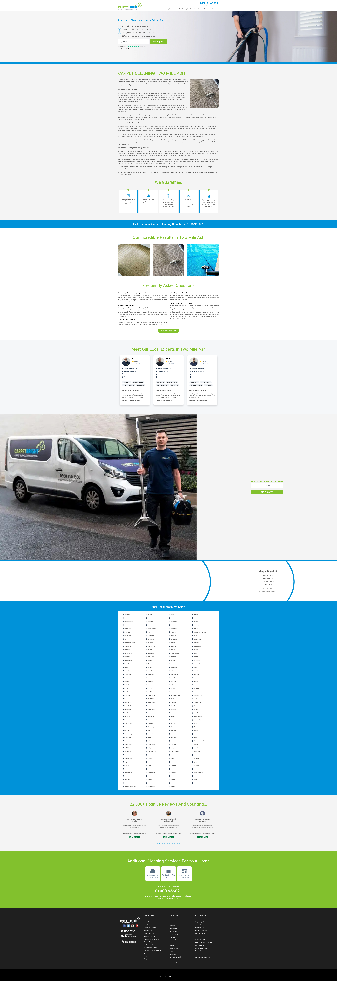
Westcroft (173, 772)
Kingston (126, 691)
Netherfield (127, 716)
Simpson (195, 744)
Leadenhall (127, 695)
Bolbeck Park (127, 628)
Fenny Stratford (128, 663)
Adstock (149, 614)
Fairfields (172, 660)
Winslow (149, 779)
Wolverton (150, 783)
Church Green (127, 646)
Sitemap (179, 973)
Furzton (195, 667)
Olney (148, 730)
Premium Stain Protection (151, 939)
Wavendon (196, 769)
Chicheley (195, 642)
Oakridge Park (128, 727)
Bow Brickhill (173, 628)
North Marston (128, 723)
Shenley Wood (151, 744)
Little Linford (127, 702)
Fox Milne (149, 667)
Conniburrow (127, 649)
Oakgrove (172, 723)
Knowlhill (149, 691)
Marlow (172, 945)
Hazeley (195, 681)
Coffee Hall (173, 646)
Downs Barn (150, 653)
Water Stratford (174, 769)
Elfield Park (173, 656)
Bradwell (195, 628)
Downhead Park (128, 653)
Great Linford (150, 677)
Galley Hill (126, 670)
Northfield (150, 723)
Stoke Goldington (151, 751)
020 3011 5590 (204, 948)
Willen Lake (196, 776)
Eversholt (149, 660)
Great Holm (196, 674)
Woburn (195, 779)
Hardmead (150, 681)
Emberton (195, 656)
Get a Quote (198, 9)
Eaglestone (127, 656)
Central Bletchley (197, 639)
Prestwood (173, 954)
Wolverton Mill (174, 783)
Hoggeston (196, 684)
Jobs (145, 953)
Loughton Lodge (197, 702)
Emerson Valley (128, 660)
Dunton (195, 653)
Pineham (172, 734)
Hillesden (149, 684)
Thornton (149, 758)
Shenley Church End (198, 741)
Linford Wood (127, 698)
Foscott (126, 667)
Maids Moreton (128, 706)
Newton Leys (127, 720)
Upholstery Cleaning (138, 382)
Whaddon (126, 776)
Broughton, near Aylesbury (200, 632)
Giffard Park (196, 670)
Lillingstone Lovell (197, 695)
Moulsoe (195, 709)
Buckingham (150, 635)
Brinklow (149, 632)
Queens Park (127, 737)
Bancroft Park (197, 618)
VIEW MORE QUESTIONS (168, 331)
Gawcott (149, 670)
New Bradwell (150, 716)
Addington (127, 614)
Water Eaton (150, 769)
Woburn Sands (128, 783)
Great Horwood (128, 677)
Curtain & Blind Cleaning (128, 385)
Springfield (150, 748)
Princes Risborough (175, 957)
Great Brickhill (174, 674)
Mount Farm (127, 713)
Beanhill (195, 621)
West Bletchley (151, 772)
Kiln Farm (172, 688)
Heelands (126, 684)
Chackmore (150, 642)
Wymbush (172, 786)
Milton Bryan (127, 709)
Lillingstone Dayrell (175, 695)
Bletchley (172, 625)
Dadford (172, 649)
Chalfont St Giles (174, 934)
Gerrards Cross (174, 940)
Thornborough (128, 758)
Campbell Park (151, 639)
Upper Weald (127, 765)
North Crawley (197, 720)
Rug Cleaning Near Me (150, 947)
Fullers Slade (173, 667)
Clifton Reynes (151, 646)
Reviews (206, 9)
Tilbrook (172, 758)
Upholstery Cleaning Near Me (152, 950)
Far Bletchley (196, 660)
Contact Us (215, 9)
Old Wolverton (197, 727)
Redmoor (195, 737)
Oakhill (195, 723)
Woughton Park (151, 786)
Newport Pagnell (197, 716)
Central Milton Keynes (129, 642)
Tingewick (196, 758)
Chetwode (173, 642)
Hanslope (126, 681)
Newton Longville (151, 720)
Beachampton (173, 621)
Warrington (196, 765)
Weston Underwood (198, 772)
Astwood (149, 618)
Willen (172, 776)
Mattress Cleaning (149, 936)
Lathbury (172, 691)
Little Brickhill (150, 698)
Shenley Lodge (128, 744)
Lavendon (195, 691)
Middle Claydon (174, 706)
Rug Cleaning (148, 930)
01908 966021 (209, 3)
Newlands (173, 716)
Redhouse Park (174, 737)
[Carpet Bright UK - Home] (130, 6)
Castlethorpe (173, 639)
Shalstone (150, 741)
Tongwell (172, 762)
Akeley (172, 614)
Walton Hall (173, 765)
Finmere (172, 663)
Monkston (173, 709)
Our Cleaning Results (185, 9)
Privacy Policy (159, 973)
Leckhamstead (151, 695)
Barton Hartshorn (128, 621)
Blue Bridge (196, 625)
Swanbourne (150, 755)
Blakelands (127, 625)
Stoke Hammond (174, 751)
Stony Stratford (128, 755)
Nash (171, 713)
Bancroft (172, 618)
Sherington (173, 744)
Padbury (195, 730)
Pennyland (150, 734)
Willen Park (127, 779)
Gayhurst (172, 670)
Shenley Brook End (175, 741)
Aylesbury (172, 925)
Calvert (195, 635)
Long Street (173, 702)
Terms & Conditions (170, 973)
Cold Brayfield (197, 646)
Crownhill (149, 649)
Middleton (196, 706)
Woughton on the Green (130, 786)
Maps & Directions (200, 933)
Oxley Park (173, 730)
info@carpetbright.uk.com (268, 591)
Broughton (173, 632)
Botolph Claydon (151, 628)
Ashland (195, 614)
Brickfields (127, 632)
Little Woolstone (151, 702)
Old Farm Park (174, 727)
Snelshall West (128, 748)
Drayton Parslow (174, 653)
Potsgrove (196, 734)
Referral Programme (150, 942)
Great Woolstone (174, 677)
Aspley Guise (127, 618)
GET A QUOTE (159, 42)
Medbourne (150, 706)
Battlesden (150, 621)
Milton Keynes (151, 709)
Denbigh (195, 649)
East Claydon (150, 656)
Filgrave (149, 663)
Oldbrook (126, 730)
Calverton (126, 639)
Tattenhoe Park (197, 755)
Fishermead (196, 663)
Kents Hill (149, 688)
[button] (157, 843)
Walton (149, 765)
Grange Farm (150, 674)
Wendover (172, 960)
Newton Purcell (174, 720)
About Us (146, 922)
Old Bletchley (150, 727)
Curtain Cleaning (149, 933)
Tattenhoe (173, 755)
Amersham (173, 923)
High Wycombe (174, 943)
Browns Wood (127, 635)
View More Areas (175, 963)
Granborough (127, 674)
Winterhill (172, 779)
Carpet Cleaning (126, 382)
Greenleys (196, 677)
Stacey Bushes (174, 748)
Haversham (173, 681)
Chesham (172, 937)
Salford (126, 741)
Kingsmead (196, 688)
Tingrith (126, 762)
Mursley (149, 713)
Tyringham (196, 762)
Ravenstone (150, 737)
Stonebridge (196, 751)
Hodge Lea (173, 684)
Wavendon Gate (128, 772)
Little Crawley (173, 698)
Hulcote (126, 688)
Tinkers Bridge (151, 762)
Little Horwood (197, 698)
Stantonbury (196, 748)
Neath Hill (195, 713)
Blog (145, 959)
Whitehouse (150, 776)
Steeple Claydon (128, 751)
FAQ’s (145, 956)
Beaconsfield (173, 928)
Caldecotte (173, 635)
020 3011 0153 (204, 930)
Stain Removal (140, 385)
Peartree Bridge (128, 734)
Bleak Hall (150, 625)
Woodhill (195, 783)
